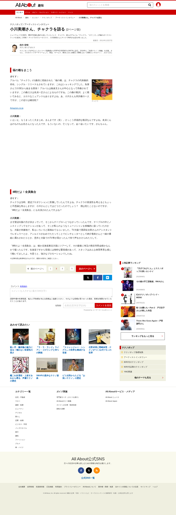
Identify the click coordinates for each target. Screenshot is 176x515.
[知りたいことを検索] (149, 5)
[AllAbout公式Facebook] (81, 470)
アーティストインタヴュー (65, 18)
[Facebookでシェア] (97, 277)
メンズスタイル (21, 428)
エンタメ (19, 12)
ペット (70, 12)
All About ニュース (112, 397)
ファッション (20, 440)
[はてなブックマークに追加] (107, 277)
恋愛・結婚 (19, 420)
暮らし (17, 417)
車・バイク (19, 447)
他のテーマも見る (142, 377)
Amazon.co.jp (16, 108)
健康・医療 (19, 405)
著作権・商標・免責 (105, 487)
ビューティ (19, 409)
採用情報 (30, 487)
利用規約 (58, 487)
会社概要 (21, 487)
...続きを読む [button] (107, 53)
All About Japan (111, 401)
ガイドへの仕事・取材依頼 (66, 405)
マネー (17, 401)
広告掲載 (49, 487)
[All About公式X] (89, 470)
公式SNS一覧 (88, 478)
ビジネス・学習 (21, 424)
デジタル (18, 413)
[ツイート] (88, 277)
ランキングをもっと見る (142, 336)
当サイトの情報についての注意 (126, 487)
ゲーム (27, 12)
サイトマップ (145, 487)
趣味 (41, 5)
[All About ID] (158, 5)
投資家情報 (40, 487)
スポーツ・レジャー (58, 12)
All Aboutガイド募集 (64, 401)
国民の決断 (61, 409)
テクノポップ (47, 18)
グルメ (17, 443)
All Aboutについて (89, 487)
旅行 (17, 432)
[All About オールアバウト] (25, 5)
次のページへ (85, 269)
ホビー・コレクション (40, 12)
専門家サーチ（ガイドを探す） (68, 397)
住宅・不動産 (20, 397)
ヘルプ (155, 487)
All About (18, 18)
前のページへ (37, 269)
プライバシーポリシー (72, 487)
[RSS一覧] (97, 470)
